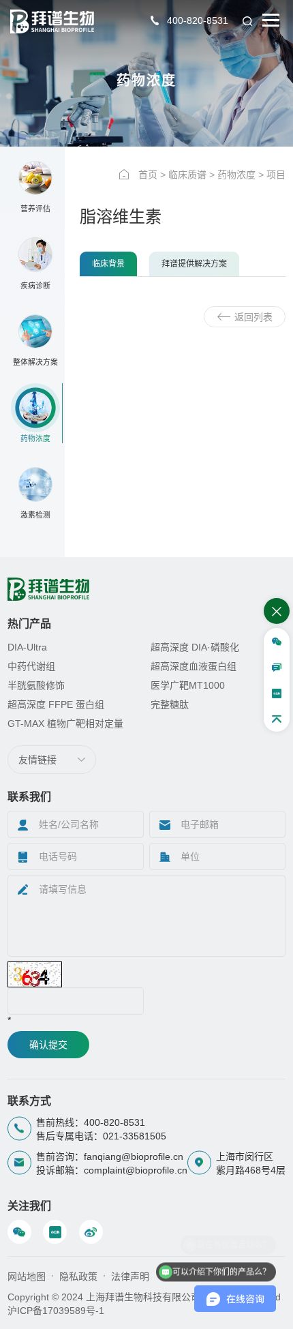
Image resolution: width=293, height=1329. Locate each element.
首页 (147, 174)
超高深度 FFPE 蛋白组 (55, 704)
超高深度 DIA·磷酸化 (195, 647)
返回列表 (253, 317)
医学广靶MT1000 (188, 685)
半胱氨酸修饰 (36, 685)
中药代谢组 (31, 666)
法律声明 (130, 1276)
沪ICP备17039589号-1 (55, 1310)
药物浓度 (236, 174)
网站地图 (26, 1276)
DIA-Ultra (27, 647)
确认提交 (48, 1044)
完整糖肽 (170, 704)
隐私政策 (78, 1276)
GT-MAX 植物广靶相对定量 (65, 723)
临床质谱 (187, 174)
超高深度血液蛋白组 (193, 666)
